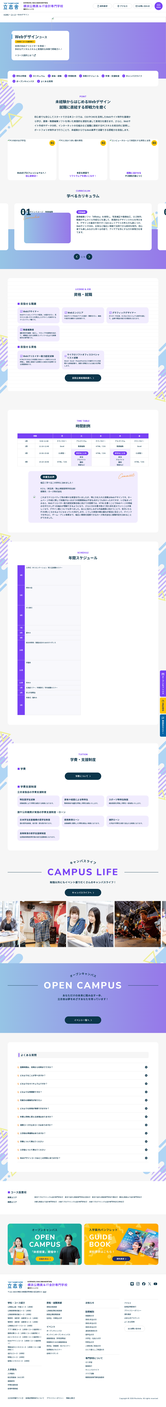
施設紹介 (88, 1366)
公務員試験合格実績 (54, 1310)
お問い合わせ (144, 6)
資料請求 (163, 707)
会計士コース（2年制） (17, 1353)
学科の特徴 (21, 75)
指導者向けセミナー (54, 1349)
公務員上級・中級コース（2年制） (21, 1307)
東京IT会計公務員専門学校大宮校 (76, 1197)
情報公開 (69, 1398)
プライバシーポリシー (132, 1310)
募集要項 (11, 1381)
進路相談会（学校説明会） (57, 1338)
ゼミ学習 (88, 1362)
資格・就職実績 (54, 1302)
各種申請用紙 (13, 1388)
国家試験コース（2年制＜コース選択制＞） (24, 1333)
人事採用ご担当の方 (93, 1346)
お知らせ (89, 1302)
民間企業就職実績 (53, 1314)
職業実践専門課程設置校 (94, 1377)
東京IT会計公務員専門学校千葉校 (104, 1197)
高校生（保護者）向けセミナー (58, 1346)
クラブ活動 (89, 1373)
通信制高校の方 (91, 1331)
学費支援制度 (13, 1385)
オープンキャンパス (163, 685)
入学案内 (12, 1369)
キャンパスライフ (134, 75)
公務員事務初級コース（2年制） (20, 1310)
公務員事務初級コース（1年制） (20, 1314)
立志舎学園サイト (14, 1398)
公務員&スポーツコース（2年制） (21, 1325)
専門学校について (94, 1358)
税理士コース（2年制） (17, 1357)
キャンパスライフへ (82, 892)
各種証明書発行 (130, 1306)
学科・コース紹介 (16, 1302)
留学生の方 (89, 1334)
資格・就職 (56, 75)
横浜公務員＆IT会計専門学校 (43, 6)
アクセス (124, 6)
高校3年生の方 (91, 1327)
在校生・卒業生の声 (54, 1318)
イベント (51, 1326)
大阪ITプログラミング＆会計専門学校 (71, 1202)
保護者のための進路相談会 (57, 1342)
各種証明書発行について (35, 1398)
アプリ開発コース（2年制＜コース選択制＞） (25, 1329)
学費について (81, 776)
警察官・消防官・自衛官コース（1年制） (23, 1322)
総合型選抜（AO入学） (16, 1377)
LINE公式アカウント (132, 1318)
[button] (77, 257)
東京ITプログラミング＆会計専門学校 (47, 1197)
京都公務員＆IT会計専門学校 (44, 1202)
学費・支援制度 (112, 75)
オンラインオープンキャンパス (58, 1334)
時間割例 (72, 75)
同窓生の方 (89, 1342)
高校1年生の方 (91, 1319)
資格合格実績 (52, 1307)
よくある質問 (47, 81)
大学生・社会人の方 (93, 1338)
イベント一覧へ (81, 1020)
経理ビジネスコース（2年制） (19, 1361)
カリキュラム (39, 75)
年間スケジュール (91, 75)
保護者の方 (89, 1315)
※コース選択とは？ (24, 55)
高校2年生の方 (91, 1323)
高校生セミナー (163, 727)
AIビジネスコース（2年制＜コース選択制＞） (25, 1337)
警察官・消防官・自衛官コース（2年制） (23, 1318)
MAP (44, 1292)
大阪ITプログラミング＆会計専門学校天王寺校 (105, 1202)
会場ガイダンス (52, 1353)
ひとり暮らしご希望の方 (94, 1349)
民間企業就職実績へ (82, 377)
